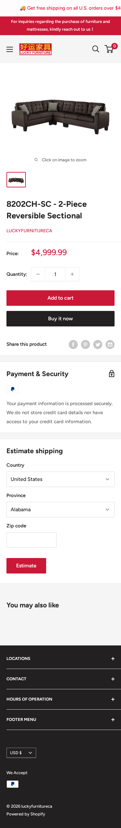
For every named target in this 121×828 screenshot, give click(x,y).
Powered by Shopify (25, 814)
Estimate (26, 566)
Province (15, 495)
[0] (109, 49)
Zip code (16, 526)
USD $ (16, 752)
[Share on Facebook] (73, 344)
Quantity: (16, 274)
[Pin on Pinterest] (85, 344)
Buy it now (60, 318)
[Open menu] (9, 49)
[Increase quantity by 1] (72, 274)
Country (15, 465)
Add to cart (60, 298)
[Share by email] (110, 344)
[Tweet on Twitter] (97, 344)
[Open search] (95, 49)
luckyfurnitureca (29, 231)
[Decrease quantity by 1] (38, 274)
